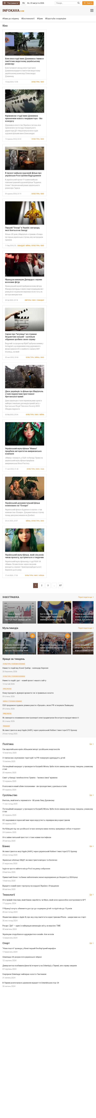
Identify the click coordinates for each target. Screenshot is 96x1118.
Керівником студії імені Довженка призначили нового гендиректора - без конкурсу (23, 118)
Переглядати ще (85, 597)
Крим (40, 18)
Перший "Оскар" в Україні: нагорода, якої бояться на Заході (22, 229)
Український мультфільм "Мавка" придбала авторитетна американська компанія (23, 451)
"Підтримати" (13, 3)
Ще (91, 744)
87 (60, 585)
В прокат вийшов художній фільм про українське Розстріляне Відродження (23, 174)
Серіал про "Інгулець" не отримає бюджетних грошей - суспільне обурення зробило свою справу (21, 337)
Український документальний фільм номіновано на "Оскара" (22, 504)
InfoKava (13, 10)
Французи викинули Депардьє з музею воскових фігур (23, 280)
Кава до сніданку (11, 18)
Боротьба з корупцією (56, 18)
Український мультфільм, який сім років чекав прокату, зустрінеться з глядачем (24, 556)
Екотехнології (28, 18)
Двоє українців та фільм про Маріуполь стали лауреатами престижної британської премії (24, 394)
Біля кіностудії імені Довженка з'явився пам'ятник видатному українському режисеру (24, 61)
